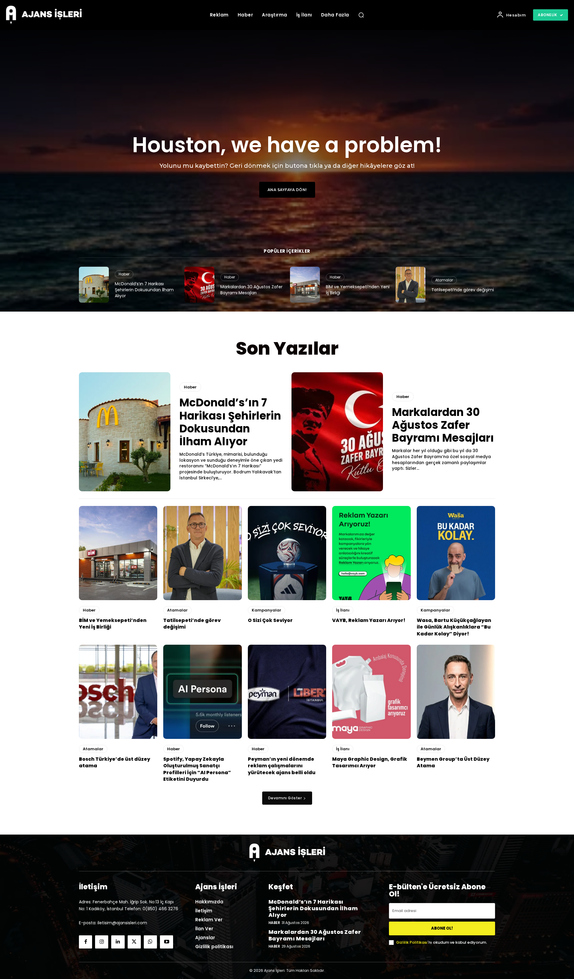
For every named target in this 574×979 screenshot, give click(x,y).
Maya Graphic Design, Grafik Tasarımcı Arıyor (369, 762)
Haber (124, 274)
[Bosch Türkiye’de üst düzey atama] (118, 692)
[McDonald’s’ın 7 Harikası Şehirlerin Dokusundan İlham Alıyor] (94, 285)
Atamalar (444, 280)
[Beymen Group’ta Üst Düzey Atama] (456, 692)
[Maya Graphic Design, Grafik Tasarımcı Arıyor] (371, 692)
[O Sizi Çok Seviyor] (287, 553)
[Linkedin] (117, 941)
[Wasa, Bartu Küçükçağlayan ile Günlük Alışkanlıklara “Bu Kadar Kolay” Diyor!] (456, 553)
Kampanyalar (266, 610)
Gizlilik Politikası (412, 942)
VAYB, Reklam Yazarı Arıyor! (368, 620)
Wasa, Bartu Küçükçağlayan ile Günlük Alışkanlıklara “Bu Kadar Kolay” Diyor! (454, 627)
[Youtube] (166, 941)
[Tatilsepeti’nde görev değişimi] (410, 285)
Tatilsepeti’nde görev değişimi (462, 290)
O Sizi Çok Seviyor (270, 620)
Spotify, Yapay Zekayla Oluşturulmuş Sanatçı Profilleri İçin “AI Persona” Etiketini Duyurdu (197, 769)
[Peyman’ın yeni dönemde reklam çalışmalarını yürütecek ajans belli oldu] (287, 692)
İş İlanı (342, 610)
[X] (134, 941)
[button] (361, 15)
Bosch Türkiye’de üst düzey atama (114, 762)
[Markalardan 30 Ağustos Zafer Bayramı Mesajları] (199, 285)
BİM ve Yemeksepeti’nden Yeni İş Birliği (358, 290)
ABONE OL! (442, 928)
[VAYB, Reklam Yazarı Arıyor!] (371, 553)
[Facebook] (85, 941)
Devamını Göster (285, 797)
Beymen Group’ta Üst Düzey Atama (453, 762)
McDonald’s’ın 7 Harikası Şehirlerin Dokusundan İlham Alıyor (144, 289)
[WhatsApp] (150, 941)
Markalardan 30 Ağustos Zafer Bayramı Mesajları (251, 290)
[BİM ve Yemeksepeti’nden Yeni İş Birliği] (305, 285)
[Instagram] (101, 941)
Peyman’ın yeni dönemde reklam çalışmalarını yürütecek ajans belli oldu (281, 766)
